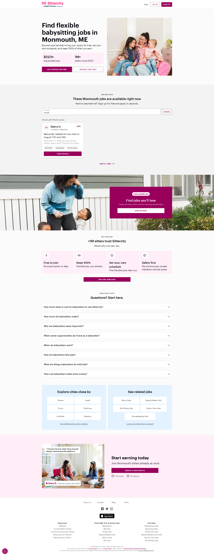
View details (63, 154)
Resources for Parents (62, 535)
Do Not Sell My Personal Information (135, 548)
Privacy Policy (107, 548)
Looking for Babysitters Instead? (140, 424)
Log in (155, 4)
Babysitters (107, 526)
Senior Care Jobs (153, 408)
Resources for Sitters (62, 537)
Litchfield (60, 416)
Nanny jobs (126, 400)
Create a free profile (135, 470)
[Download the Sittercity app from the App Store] (107, 516)
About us (87, 502)
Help (146, 4)
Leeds (87, 400)
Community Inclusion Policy (62, 532)
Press (126, 502)
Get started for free (57, 69)
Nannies (107, 529)
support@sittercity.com (146, 550)
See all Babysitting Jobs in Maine (74, 424)
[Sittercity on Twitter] (107, 508)
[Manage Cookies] (5, 551)
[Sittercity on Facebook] (102, 508)
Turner (60, 408)
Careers (100, 502)
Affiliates (62, 526)
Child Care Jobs (151, 532)
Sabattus (87, 416)
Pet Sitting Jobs (126, 408)
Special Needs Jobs (153, 400)
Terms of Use (93, 548)
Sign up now (141, 211)
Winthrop (88, 408)
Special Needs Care (107, 535)
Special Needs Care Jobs (151, 535)
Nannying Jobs (151, 529)
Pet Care (107, 540)
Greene (60, 400)
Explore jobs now (107, 279)
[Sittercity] (53, 4)
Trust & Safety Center (62, 529)
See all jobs (105, 164)
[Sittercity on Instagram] (111, 508)
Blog (113, 502)
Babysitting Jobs (151, 526)
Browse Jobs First (88, 69)
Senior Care (107, 537)
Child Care (107, 532)
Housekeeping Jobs (140, 416)
